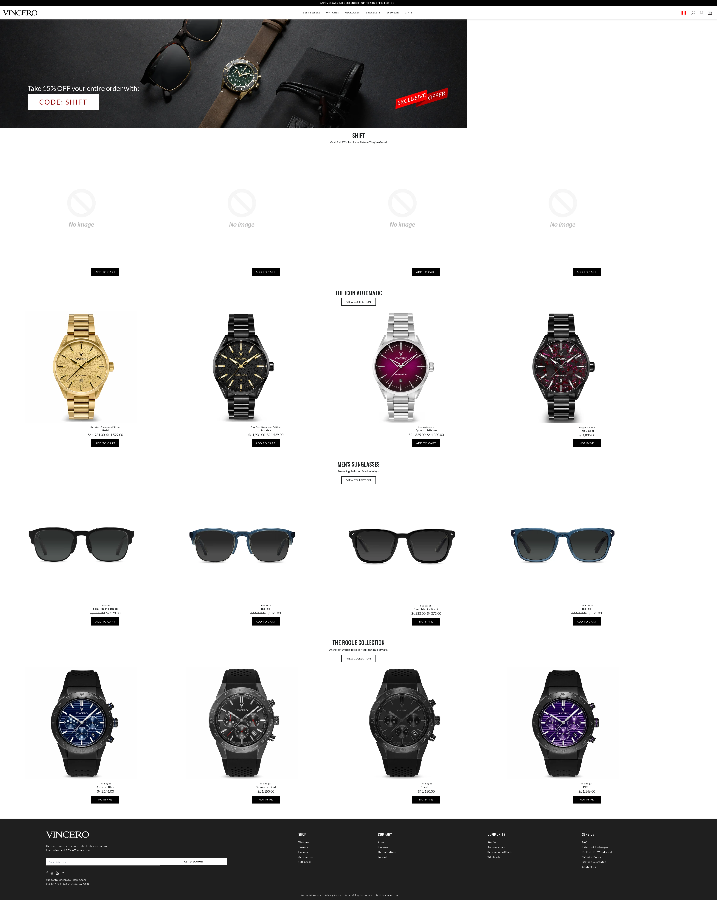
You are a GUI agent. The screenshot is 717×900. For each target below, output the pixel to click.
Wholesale (494, 857)
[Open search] (693, 13)
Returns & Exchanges (595, 847)
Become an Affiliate (500, 852)
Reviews (383, 847)
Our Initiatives (387, 852)
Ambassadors (496, 847)
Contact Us (589, 866)
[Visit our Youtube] (57, 873)
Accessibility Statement (358, 895)
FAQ (584, 842)
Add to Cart (105, 272)
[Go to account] (701, 13)
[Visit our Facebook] (47, 873)
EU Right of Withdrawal (597, 852)
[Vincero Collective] (20, 11)
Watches (303, 842)
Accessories (305, 857)
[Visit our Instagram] (52, 873)
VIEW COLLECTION (358, 301)
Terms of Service (311, 895)
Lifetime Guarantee (594, 861)
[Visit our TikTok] (62, 873)
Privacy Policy (333, 895)
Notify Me (587, 443)
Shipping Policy (591, 857)
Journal (382, 857)
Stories (492, 842)
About (382, 842)
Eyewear (303, 852)
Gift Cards (304, 861)
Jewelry (303, 847)
